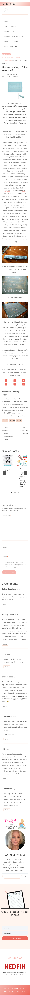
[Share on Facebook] (15, 380)
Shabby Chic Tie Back (23, 430)
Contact (13, 46)
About (6, 46)
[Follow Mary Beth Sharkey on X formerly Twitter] (6, 420)
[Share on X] (6, 384)
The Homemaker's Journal (14, 17)
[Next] (25, 473)
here (17, 375)
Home (4, 57)
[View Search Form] (27, 4)
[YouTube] (13, 4)
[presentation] (7, 460)
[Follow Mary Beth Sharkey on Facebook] (3, 420)
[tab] (11, 492)
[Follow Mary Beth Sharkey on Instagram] (10, 420)
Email (5, 556)
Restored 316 (21, 991)
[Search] (25, 876)
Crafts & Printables (12, 36)
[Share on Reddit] (24, 384)
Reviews (15, 41)
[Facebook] (6, 4)
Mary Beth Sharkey (12, 74)
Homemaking (6, 54)
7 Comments (15, 76)
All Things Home (11, 26)
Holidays (8, 31)
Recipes (7, 21)
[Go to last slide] (4, 473)
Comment (7, 516)
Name (5, 547)
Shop (6, 41)
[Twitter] (3, 4)
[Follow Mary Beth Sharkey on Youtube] (13, 420)
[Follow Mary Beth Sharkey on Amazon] (20, 420)
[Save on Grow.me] (15, 384)
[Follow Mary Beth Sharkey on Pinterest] (17, 420)
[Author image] (3, 74)
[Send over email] (24, 380)
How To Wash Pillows (7, 471)
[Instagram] (10, 4)
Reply (5, 604)
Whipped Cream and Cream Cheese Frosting (7, 433)
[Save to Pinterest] (6, 380)
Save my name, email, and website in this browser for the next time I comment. (15, 564)
